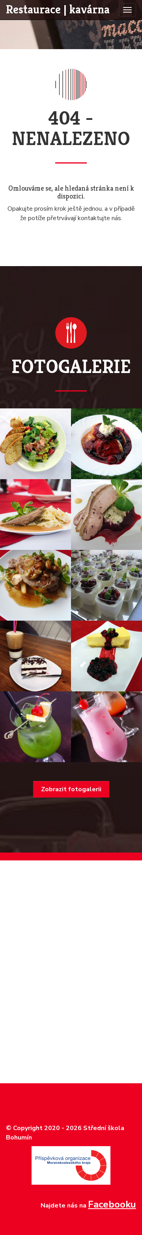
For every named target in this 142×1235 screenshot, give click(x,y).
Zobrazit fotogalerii (71, 789)
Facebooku (112, 1204)
